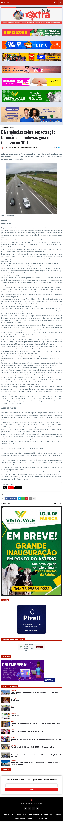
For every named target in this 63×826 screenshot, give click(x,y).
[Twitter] (59, 147)
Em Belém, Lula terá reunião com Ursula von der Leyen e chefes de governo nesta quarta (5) (35, 724)
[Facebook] (56, 147)
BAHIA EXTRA (5, 2)
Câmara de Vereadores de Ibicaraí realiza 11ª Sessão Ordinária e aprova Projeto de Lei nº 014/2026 (36, 755)
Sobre (36, 818)
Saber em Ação (15, 716)
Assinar (31, 789)
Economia (11, 127)
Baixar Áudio (18, 488)
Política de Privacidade (20, 818)
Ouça (5, 488)
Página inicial (4, 127)
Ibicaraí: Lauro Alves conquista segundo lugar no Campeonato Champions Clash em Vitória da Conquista (36, 740)
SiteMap (46, 818)
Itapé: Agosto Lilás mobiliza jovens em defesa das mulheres (27, 731)
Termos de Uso (30, 818)
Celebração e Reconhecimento (19, 708)
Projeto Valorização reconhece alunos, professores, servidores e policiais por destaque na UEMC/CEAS (36, 693)
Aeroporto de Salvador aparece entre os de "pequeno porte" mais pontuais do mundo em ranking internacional (35, 763)
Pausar (10, 488)
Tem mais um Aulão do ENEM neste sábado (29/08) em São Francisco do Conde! (33, 747)
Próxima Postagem (57, 503)
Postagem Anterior (6, 503)
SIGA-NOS (39, 647)
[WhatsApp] (61, 147)
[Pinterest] (26, 498)
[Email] (30, 498)
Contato (41, 818)
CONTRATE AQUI (49, 680)
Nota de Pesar (15, 700)
